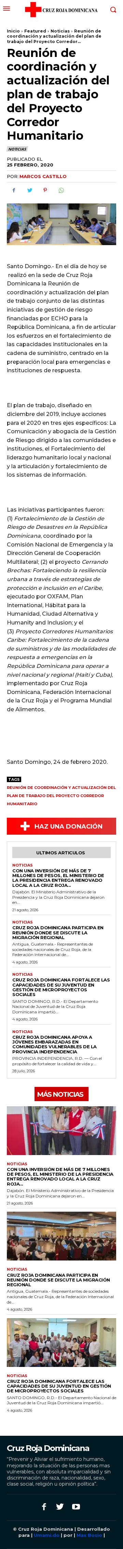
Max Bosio (89, 1535)
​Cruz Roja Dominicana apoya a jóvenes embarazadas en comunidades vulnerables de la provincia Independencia (54, 1044)
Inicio (13, 31)
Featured (35, 31)
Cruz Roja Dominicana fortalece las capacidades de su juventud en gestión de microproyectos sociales (61, 987)
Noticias (60, 31)
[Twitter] (29, 190)
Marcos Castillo (43, 176)
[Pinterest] (45, 190)
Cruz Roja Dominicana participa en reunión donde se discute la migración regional (58, 932)
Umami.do (46, 1535)
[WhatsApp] (61, 190)
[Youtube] (76, 1507)
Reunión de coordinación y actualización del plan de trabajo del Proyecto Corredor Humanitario (61, 795)
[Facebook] (13, 190)
